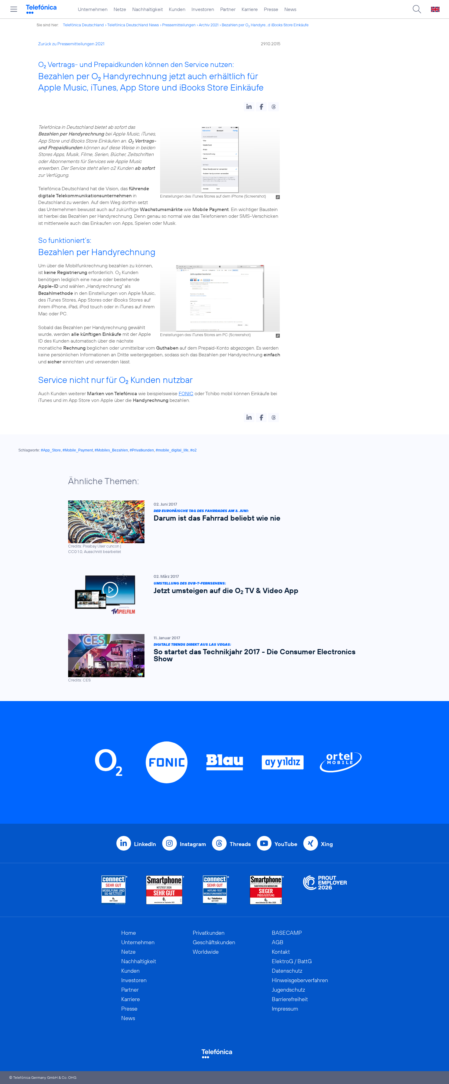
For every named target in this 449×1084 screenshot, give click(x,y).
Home (128, 932)
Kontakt (281, 951)
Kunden (177, 9)
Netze (120, 9)
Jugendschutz (288, 989)
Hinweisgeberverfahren (300, 980)
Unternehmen (93, 9)
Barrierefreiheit (290, 999)
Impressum (285, 1008)
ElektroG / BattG (292, 961)
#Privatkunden (142, 450)
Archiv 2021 (208, 24)
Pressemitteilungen (178, 24)
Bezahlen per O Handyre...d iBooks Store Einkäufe (265, 24)
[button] (249, 106)
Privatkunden (208, 932)
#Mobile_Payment (78, 450)
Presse (271, 9)
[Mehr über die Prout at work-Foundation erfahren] (325, 889)
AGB (277, 942)
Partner (227, 9)
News (290, 9)
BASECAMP (287, 932)
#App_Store (51, 450)
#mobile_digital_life (172, 450)
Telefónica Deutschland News (133, 24)
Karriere (250, 9)
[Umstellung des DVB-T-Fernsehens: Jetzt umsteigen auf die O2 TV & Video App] (221, 594)
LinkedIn (145, 844)
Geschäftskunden (214, 942)
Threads (240, 844)
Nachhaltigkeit (147, 9)
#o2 (193, 450)
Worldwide (206, 951)
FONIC (186, 393)
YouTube (286, 844)
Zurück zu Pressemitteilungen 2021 (71, 43)
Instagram (193, 844)
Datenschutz (287, 970)
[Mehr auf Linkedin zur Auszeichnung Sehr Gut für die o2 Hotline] (216, 889)
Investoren (203, 9)
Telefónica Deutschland (83, 24)
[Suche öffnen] (417, 9)
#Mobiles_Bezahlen (111, 450)
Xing (327, 844)
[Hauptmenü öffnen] (14, 9)
